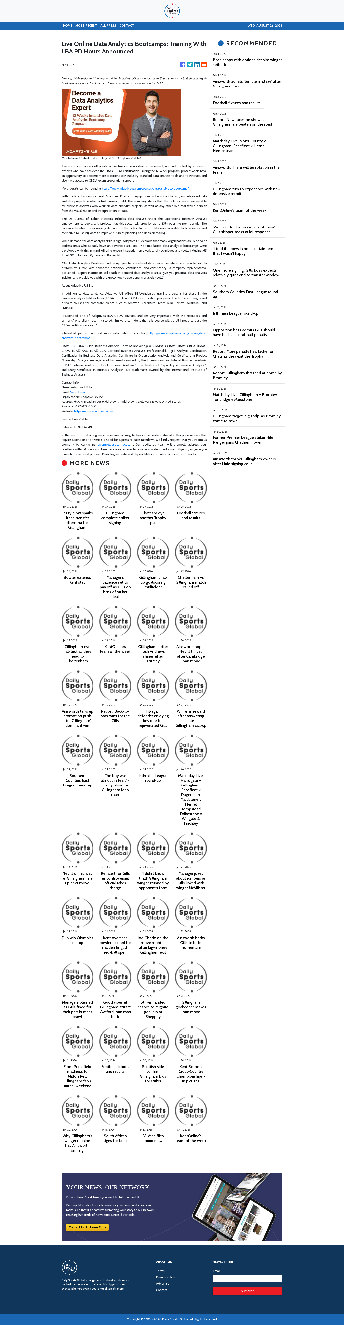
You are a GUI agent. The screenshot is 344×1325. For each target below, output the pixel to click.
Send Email (78, 392)
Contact (161, 1290)
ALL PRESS (108, 25)
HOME (67, 25)
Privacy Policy (165, 1277)
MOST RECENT (86, 25)
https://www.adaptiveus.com (93, 411)
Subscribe (247, 1291)
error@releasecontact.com (115, 444)
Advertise (162, 1283)
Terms (160, 1271)
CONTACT (126, 25)
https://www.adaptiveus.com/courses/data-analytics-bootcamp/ (145, 188)
